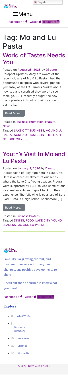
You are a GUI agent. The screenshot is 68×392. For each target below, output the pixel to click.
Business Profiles (28, 216)
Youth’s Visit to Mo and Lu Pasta (34, 157)
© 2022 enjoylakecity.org (34, 366)
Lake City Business (29, 130)
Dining (19, 220)
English (41, 2)
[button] (23, 14)
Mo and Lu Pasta (30, 225)
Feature (50, 122)
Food (30, 220)
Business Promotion (30, 122)
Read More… (15, 113)
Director (51, 69)
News (6, 126)
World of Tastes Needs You (34, 59)
